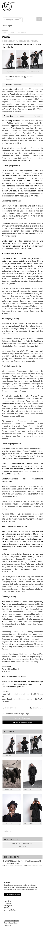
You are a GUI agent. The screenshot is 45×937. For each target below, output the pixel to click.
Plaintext (37, 84)
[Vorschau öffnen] (22, 59)
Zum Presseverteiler (12, 895)
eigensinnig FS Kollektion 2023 (22, 843)
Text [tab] (4, 33)
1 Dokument (9, 79)
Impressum (7, 925)
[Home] (9, 7)
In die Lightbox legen (24, 722)
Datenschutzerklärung (11, 923)
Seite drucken (10, 708)
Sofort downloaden (23, 718)
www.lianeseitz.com (35, 865)
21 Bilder (29, 77)
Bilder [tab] (12, 33)
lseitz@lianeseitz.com (21, 694)
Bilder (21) (9, 731)
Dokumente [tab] (21, 33)
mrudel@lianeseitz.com (22, 699)
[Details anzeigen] (41, 755)
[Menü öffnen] (39, 19)
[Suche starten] (20, 20)
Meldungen (7, 26)
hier (24, 677)
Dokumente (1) (11, 839)
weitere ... (7, 831)
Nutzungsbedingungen (11, 921)
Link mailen (37, 708)
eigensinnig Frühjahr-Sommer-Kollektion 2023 (22, 72)
